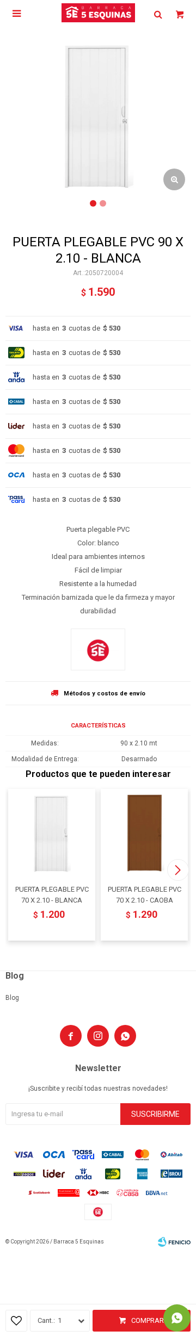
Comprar (147, 1320)
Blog (12, 998)
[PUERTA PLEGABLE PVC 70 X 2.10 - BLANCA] (51, 832)
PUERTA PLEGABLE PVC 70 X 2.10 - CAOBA (144, 894)
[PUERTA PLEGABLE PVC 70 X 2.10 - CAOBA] (144, 832)
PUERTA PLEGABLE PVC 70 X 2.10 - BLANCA (52, 894)
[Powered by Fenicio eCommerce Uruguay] (174, 1242)
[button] (177, 870)
